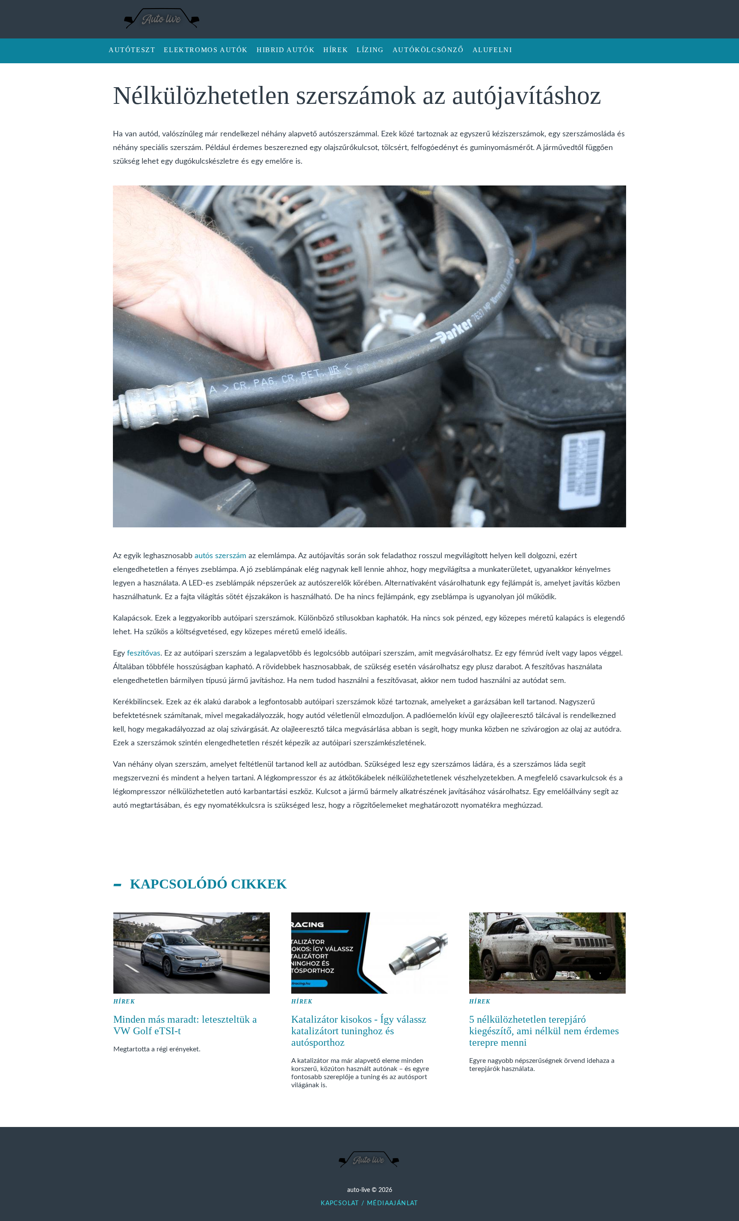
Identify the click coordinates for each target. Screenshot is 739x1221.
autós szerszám (220, 556)
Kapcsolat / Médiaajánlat (369, 1203)
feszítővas (143, 653)
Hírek (124, 1001)
